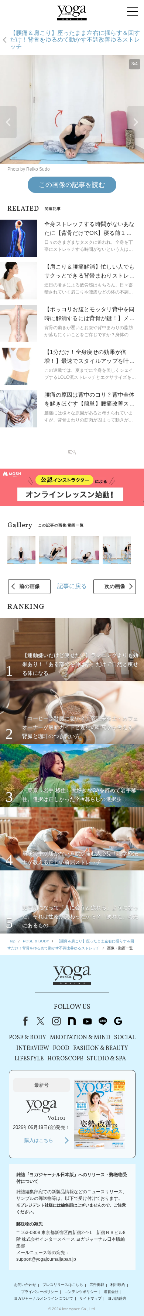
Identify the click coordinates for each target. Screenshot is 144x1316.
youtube (87, 1021)
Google (118, 1021)
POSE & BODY (27, 1038)
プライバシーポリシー (39, 1292)
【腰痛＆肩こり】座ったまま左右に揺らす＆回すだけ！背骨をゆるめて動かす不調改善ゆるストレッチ (75, 40)
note (71, 1021)
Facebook (24, 1021)
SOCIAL (125, 1038)
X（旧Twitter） (40, 1021)
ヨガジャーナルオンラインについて (43, 1298)
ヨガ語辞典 (117, 1298)
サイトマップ (90, 1298)
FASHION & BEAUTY (100, 1048)
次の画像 (114, 586)
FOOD (61, 1048)
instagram (56, 1021)
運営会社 (111, 1292)
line (102, 1021)
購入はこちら (38, 1140)
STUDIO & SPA (106, 1059)
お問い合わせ (25, 1285)
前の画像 (29, 586)
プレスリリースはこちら (62, 1285)
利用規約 (117, 1285)
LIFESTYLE (29, 1059)
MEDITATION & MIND (80, 1038)
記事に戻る (72, 586)
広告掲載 (96, 1285)
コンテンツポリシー (80, 1292)
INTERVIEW (32, 1048)
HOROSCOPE (65, 1059)
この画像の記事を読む (72, 184)
